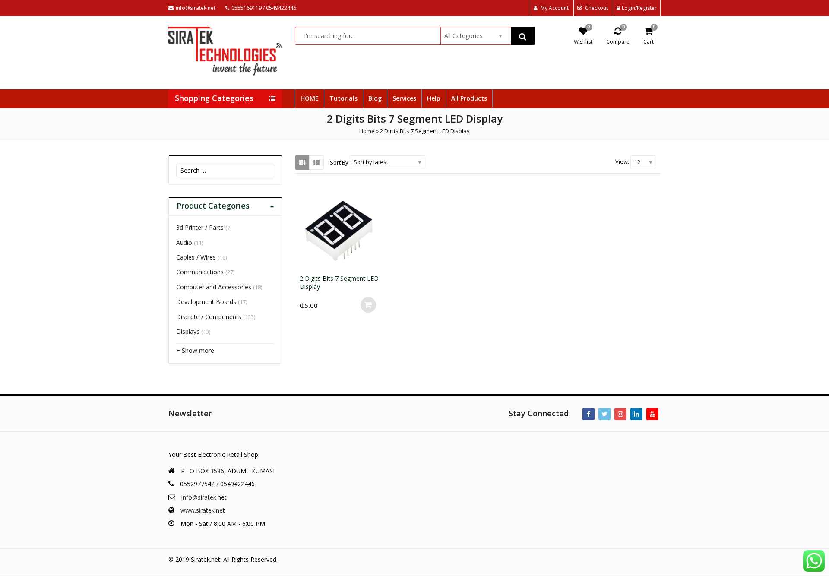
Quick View (344, 278)
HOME (310, 98)
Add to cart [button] (368, 305)
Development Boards (206, 301)
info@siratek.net (204, 497)
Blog (375, 98)
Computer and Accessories (213, 287)
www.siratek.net (202, 510)
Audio (184, 242)
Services (404, 98)
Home (367, 131)
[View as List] (316, 162)
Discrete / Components (208, 317)
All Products (469, 98)
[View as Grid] (302, 162)
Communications (200, 272)
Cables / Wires (196, 257)
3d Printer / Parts (200, 227)
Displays (187, 331)
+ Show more (195, 350)
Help (433, 98)
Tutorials (343, 98)
